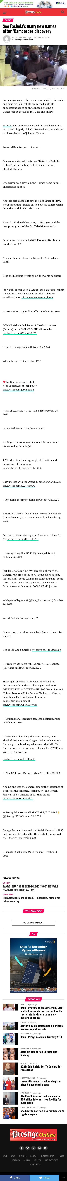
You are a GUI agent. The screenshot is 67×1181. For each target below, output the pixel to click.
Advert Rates (35, 1164)
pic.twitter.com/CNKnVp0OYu (20, 333)
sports (60, 1156)
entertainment (47, 1156)
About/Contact (51, 1160)
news (13, 1156)
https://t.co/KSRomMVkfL (18, 798)
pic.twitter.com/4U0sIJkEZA (37, 297)
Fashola (7, 125)
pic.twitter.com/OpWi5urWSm (20, 704)
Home (5, 1156)
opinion (27, 1160)
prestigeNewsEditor (24, 40)
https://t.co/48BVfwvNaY (46, 649)
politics (34, 1156)
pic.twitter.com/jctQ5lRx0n (18, 389)
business (23, 1156)
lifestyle (37, 1160)
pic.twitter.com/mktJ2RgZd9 (19, 759)
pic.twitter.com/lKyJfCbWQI (22, 539)
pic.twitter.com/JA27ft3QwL (19, 485)
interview (16, 1160)
